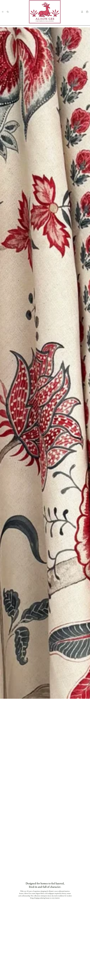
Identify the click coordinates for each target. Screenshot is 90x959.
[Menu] (2, 11)
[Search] (7, 11)
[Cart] (87, 11)
